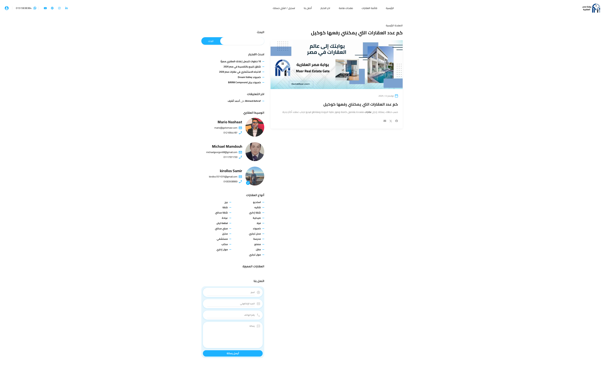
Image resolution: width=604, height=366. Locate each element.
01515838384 (23, 8)
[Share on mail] (384, 120)
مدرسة (257, 239)
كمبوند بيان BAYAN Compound (244, 82)
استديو (257, 202)
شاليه (257, 207)
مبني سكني (221, 228)
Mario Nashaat (230, 121)
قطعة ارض (222, 223)
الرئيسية (390, 8)
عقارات (368, 112)
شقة (225, 207)
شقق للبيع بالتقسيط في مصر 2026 (242, 67)
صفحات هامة (346, 8)
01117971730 (230, 157)
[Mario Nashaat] (254, 127)
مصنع (257, 244)
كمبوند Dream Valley (249, 77)
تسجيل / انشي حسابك (284, 8)
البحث (260, 32)
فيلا (259, 223)
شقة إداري (255, 212)
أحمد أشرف (234, 101)
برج (226, 202)
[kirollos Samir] (254, 176)
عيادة (225, 218)
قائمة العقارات (369, 8)
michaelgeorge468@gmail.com (221, 152)
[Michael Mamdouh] (254, 151)
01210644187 (230, 133)
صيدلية (257, 218)
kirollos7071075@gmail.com (223, 177)
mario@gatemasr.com (225, 128)
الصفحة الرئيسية (394, 25)
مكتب (224, 244)
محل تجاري (255, 233)
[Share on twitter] (390, 120)
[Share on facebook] (396, 120)
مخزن (225, 233)
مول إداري (222, 249)
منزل (258, 249)
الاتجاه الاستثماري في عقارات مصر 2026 (240, 72)
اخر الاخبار (325, 8)
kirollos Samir (231, 170)
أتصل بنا (308, 8)
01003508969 (230, 181)
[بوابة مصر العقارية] (591, 7)
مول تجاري (255, 254)
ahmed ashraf (253, 101)
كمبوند (257, 228)
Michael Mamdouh (227, 146)
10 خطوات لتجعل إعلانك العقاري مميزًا (241, 61)
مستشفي (222, 239)
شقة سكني (221, 212)
